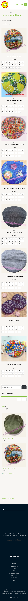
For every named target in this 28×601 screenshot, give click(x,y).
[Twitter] (14, 597)
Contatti (14, 568)
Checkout (14, 563)
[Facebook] (11, 597)
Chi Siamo (14, 565)
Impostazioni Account (14, 573)
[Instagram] (17, 597)
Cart (14, 561)
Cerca (2, 384)
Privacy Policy (14, 577)
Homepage (14, 572)
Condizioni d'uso (14, 566)
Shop (14, 580)
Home (2, 12)
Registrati (14, 579)
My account (14, 575)
